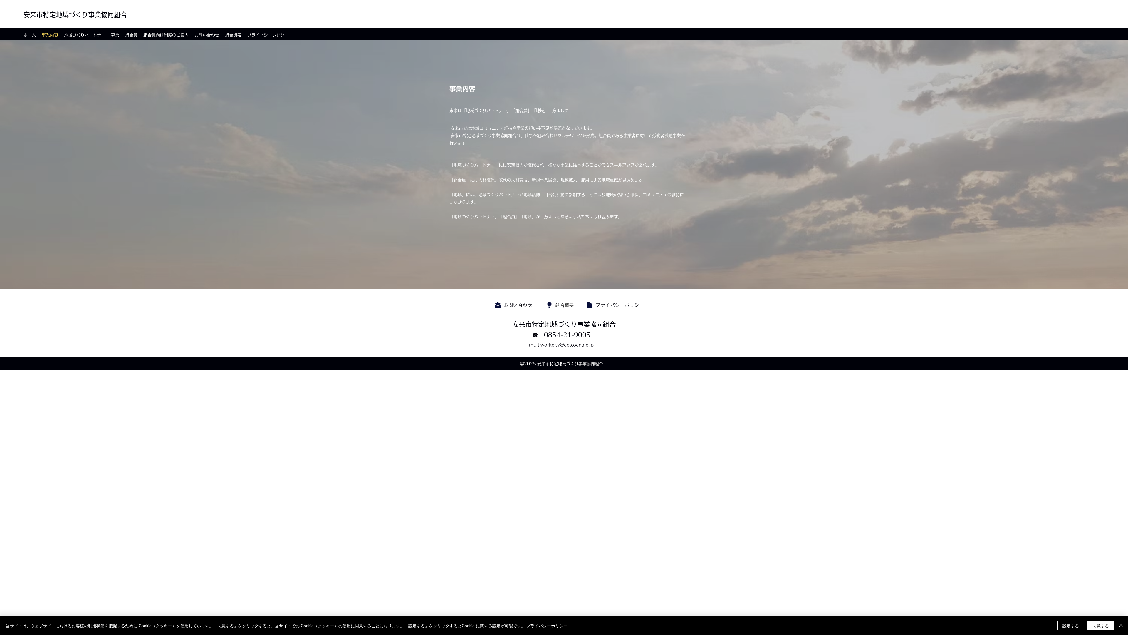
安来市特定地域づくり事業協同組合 (75, 14)
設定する (1070, 626)
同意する (1100, 626)
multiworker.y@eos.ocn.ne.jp (561, 344)
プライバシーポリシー (547, 626)
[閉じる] (1120, 625)
